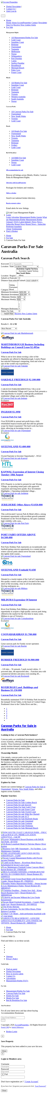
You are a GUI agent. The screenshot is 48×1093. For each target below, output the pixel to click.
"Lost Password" (40, 1086)
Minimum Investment (9, 292)
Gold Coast (15, 40)
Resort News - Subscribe (36, 224)
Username (5, 1064)
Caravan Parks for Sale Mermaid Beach (22, 828)
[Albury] (29, 275)
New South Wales (18, 116)
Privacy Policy (12, 959)
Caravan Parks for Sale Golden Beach (21, 802)
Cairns (14, 61)
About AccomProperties (21, 23)
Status (3, 311)
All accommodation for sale (14, 170)
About (8, 229)
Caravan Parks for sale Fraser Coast (20, 809)
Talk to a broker (11, 193)
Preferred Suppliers (14, 226)
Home (8, 20)
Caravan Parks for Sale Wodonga (19, 826)
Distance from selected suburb (13, 280)
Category (4, 290)
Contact (34, 23)
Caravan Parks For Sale (15, 993)
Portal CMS (5, 1027)
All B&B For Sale (18, 158)
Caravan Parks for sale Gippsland (19, 821)
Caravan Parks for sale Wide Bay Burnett (22, 814)
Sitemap (9, 956)
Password (5, 1069)
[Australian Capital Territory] (29, 271)
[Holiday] (13, 285)
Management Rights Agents (31, 217)
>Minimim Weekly (8, 297)
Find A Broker (12, 231)
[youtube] (7, 950)
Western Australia (18, 97)
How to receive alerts (14, 974)
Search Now (8, 314)
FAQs (16, 222)
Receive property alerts (13, 203)
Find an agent (11, 969)
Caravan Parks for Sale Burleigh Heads (22, 819)
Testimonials (17, 229)
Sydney (14, 145)
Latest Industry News (27, 222)
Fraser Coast (16, 72)
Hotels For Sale (12, 996)
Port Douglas (16, 58)
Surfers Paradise (17, 63)
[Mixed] (13, 290)
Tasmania (15, 49)
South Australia (17, 99)
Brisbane (14, 44)
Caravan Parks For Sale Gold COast (20, 807)
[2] (19, 306)
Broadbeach (16, 65)
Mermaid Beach (17, 68)
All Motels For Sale (19, 83)
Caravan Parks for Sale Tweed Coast (21, 812)
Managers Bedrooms (9, 309)
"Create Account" (31, 1081)
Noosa (14, 54)
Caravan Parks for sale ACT (17, 816)
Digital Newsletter (13, 6)
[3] (19, 308)
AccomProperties (22, 1025)
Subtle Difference (18, 1027)
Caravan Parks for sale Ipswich (18, 805)
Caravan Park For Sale (11, 352)
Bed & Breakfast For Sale (16, 1000)
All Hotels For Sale (19, 131)
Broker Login (11, 1031)
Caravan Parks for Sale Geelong (19, 823)
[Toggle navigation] (3, 15)
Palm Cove (15, 70)
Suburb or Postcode (9, 278)
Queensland (16, 47)
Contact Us (10, 9)
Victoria (14, 94)
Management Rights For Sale (18, 991)
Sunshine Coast (17, 42)
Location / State (7, 266)
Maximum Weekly (8, 299)
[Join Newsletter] (3, 1020)
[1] (19, 304)
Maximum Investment (10, 294)
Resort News (20, 224)
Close (4, 1051)
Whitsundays (16, 56)
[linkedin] (7, 952)
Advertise (15, 217)
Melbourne (15, 51)
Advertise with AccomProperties (16, 182)
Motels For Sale (12, 998)
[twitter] (7, 945)
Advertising (11, 978)
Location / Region (8, 276)
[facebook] (7, 947)
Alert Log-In (11, 11)
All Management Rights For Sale (24, 37)
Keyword (5, 264)
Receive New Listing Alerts (24, 25)
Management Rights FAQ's (17, 981)
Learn (8, 215)
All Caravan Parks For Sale (22, 112)
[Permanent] (13, 287)
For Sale (9, 27)
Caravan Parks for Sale (15, 800)
